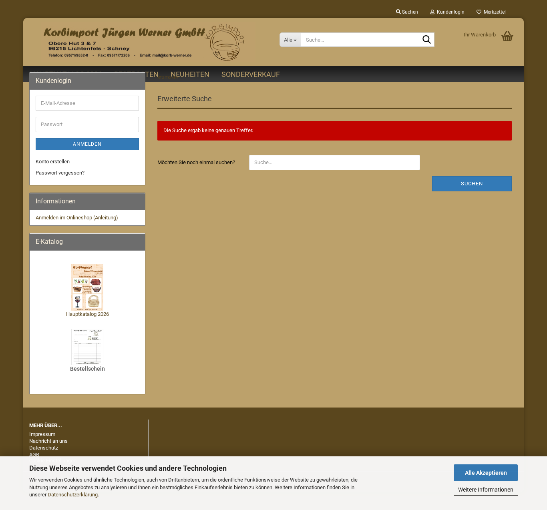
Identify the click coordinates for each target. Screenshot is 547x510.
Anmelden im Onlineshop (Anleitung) (77, 218)
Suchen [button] (409, 12)
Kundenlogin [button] (449, 12)
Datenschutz (43, 447)
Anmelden (87, 144)
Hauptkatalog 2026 (87, 314)
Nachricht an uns (48, 441)
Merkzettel (493, 12)
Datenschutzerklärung (73, 495)
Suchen (472, 184)
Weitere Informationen (485, 489)
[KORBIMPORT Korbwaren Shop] (148, 42)
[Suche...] (426, 40)
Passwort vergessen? (60, 173)
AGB (34, 454)
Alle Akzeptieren (486, 473)
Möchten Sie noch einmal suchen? (196, 162)
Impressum (42, 434)
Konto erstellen (53, 162)
